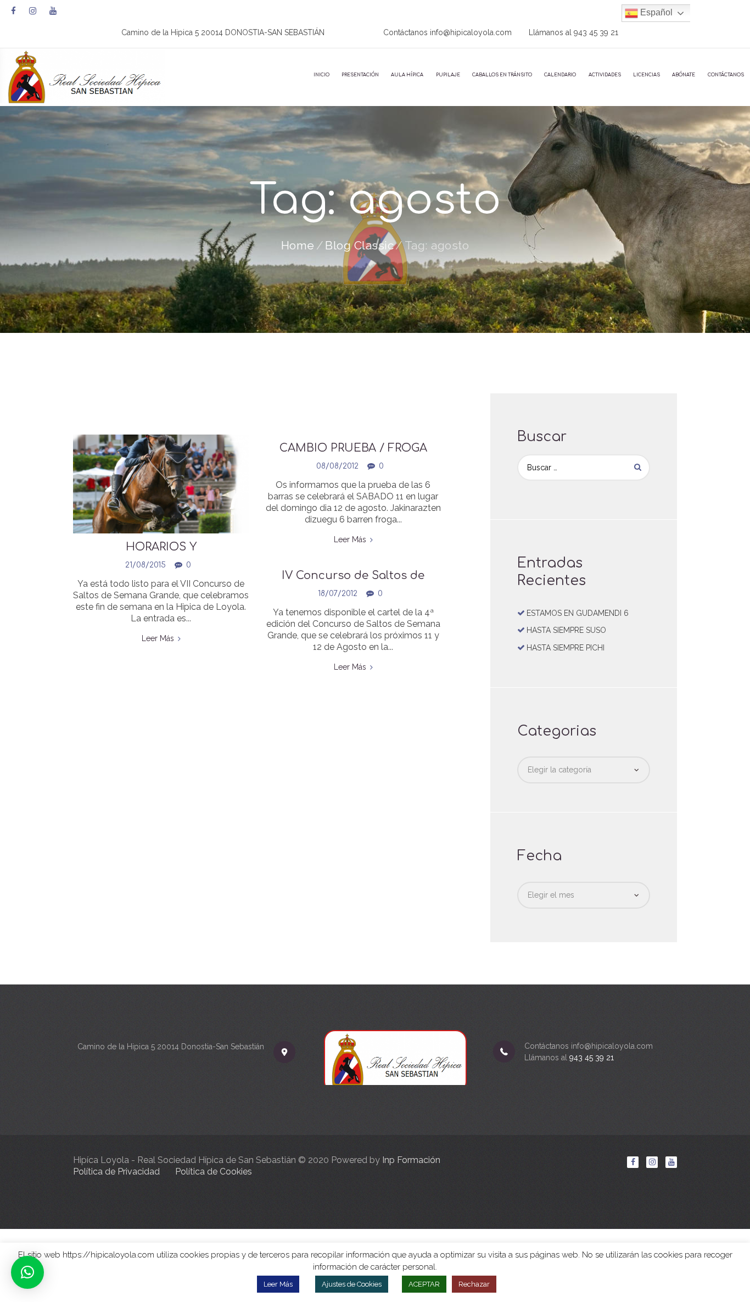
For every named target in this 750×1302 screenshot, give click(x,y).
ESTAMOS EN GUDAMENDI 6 (578, 613)
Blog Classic (359, 245)
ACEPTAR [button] (424, 1284)
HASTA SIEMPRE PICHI (566, 647)
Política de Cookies (213, 1171)
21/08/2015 (145, 565)
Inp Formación (411, 1160)
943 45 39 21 (596, 32)
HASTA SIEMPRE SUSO (566, 630)
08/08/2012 (337, 466)
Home (298, 245)
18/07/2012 (337, 593)
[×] (27, 1272)
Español (655, 12)
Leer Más (278, 1284)
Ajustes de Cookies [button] (352, 1284)
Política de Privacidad (116, 1171)
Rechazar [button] (474, 1284)
